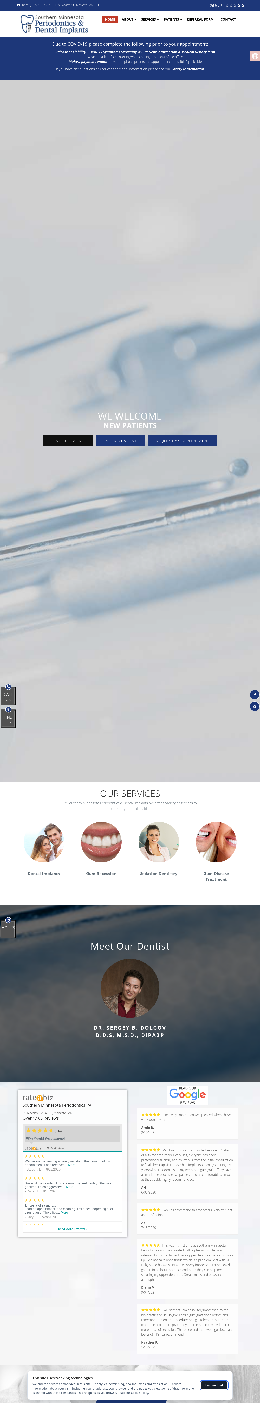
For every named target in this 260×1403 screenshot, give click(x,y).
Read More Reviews (72, 1229)
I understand (214, 1385)
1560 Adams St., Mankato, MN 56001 (78, 5)
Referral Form (200, 19)
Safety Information (187, 69)
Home (110, 19)
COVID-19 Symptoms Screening (112, 52)
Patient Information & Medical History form (179, 52)
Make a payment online (87, 61)
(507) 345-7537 (40, 5)
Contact (228, 19)
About (127, 19)
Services (148, 19)
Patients (171, 19)
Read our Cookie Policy (133, 1393)
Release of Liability (70, 52)
